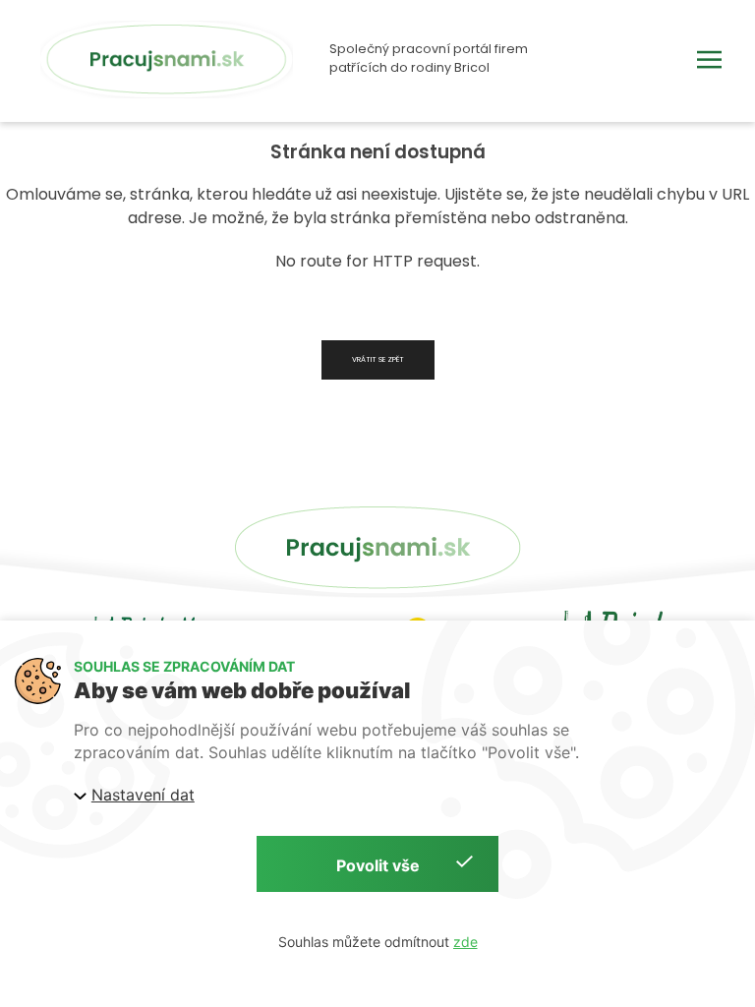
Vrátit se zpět (378, 359)
